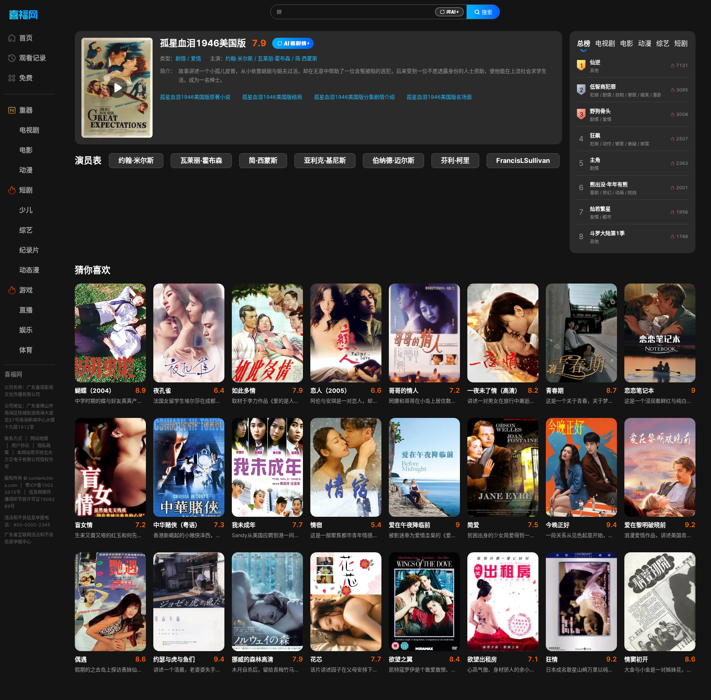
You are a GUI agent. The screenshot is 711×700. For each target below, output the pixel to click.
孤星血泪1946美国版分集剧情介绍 (354, 97)
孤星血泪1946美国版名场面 (439, 97)
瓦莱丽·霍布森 (274, 58)
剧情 (181, 58)
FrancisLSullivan (523, 160)
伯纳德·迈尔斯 (393, 160)
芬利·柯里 (455, 160)
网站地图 (39, 438)
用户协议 (20, 445)
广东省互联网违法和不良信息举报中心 (28, 538)
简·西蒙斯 (306, 58)
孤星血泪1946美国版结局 (272, 97)
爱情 (196, 58)
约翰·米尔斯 (239, 58)
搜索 (487, 12)
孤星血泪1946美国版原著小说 (195, 97)
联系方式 (13, 438)
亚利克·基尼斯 (325, 160)
